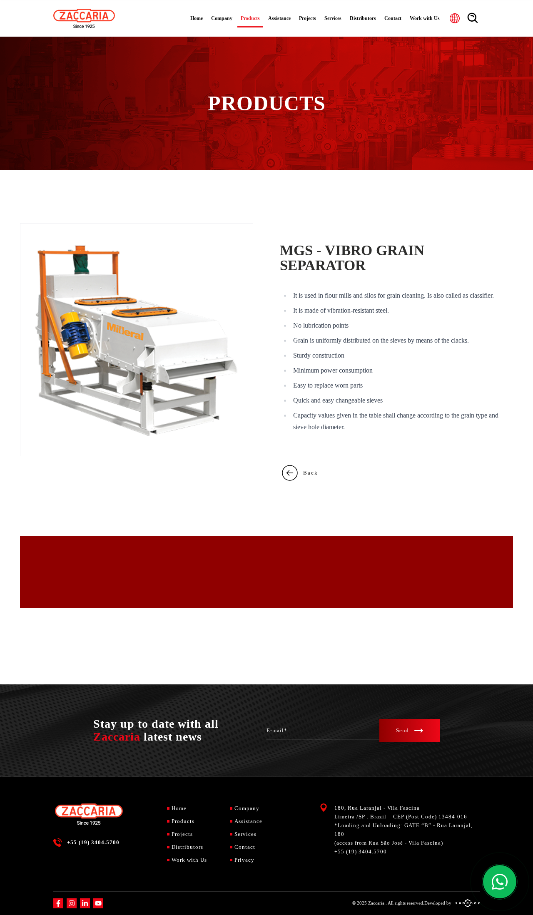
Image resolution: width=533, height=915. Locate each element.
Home (196, 18)
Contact (392, 18)
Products (250, 18)
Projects (307, 18)
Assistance (279, 18)
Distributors (363, 18)
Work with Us (425, 18)
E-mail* (276, 730)
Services (332, 18)
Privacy (244, 860)
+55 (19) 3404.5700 (93, 842)
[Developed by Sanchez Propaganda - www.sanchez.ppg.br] (468, 903)
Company (221, 18)
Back (310, 473)
